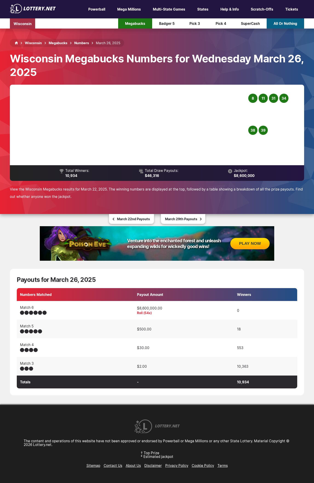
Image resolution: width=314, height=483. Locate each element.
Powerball (96, 9)
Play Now (250, 243)
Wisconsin (22, 23)
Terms (222, 465)
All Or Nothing (285, 23)
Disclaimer (153, 465)
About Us (133, 465)
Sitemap (93, 465)
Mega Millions (129, 9)
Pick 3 (194, 23)
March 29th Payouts (181, 219)
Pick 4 (221, 23)
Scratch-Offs (262, 9)
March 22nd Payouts (133, 219)
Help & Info (229, 9)
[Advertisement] (132, 125)
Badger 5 (167, 23)
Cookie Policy (203, 465)
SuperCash (250, 23)
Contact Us (113, 465)
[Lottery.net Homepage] (16, 43)
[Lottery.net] (33, 12)
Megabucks (135, 23)
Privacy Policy (176, 465)
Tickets (291, 9)
